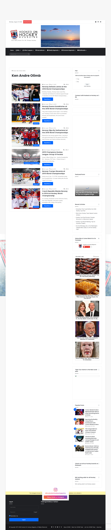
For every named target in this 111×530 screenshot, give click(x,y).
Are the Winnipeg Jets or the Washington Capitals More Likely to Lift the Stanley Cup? (86, 227)
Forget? (35, 512)
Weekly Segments (53, 50)
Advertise (99, 527)
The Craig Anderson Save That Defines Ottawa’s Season (91, 430)
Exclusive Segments (68, 50)
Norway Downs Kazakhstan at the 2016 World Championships (55, 107)
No (78, 81)
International (40, 50)
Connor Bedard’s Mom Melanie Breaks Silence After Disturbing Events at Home (92, 412)
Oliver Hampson (47, 150)
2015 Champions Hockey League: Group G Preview (52, 153)
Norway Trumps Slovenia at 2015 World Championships (53, 172)
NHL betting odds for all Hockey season (85, 484)
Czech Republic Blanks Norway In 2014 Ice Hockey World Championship (55, 193)
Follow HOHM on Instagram (55, 497)
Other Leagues (28, 50)
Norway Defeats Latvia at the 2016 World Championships (54, 88)
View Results (87, 86)
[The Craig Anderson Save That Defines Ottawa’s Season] (79, 431)
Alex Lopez (45, 84)
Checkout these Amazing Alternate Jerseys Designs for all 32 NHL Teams (92, 439)
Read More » (47, 99)
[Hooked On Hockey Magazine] (23, 35)
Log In (24, 519)
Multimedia (82, 50)
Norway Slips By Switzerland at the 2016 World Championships (55, 131)
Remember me (14, 516)
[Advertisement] (55, 60)
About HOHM (67, 527)
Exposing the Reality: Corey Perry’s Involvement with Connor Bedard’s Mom (92, 422)
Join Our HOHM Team (89, 527)
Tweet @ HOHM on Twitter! (49, 502)
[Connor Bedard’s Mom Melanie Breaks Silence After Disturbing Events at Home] (79, 412)
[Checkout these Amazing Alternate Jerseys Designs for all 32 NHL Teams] (79, 439)
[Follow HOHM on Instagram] (55, 490)
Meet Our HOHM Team (77, 527)
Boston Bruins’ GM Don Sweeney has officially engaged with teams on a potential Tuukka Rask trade (92, 449)
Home (12, 50)
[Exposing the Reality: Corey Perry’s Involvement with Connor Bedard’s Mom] (79, 422)
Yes (78, 79)
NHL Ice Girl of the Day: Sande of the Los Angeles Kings (87, 193)
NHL (18, 50)
